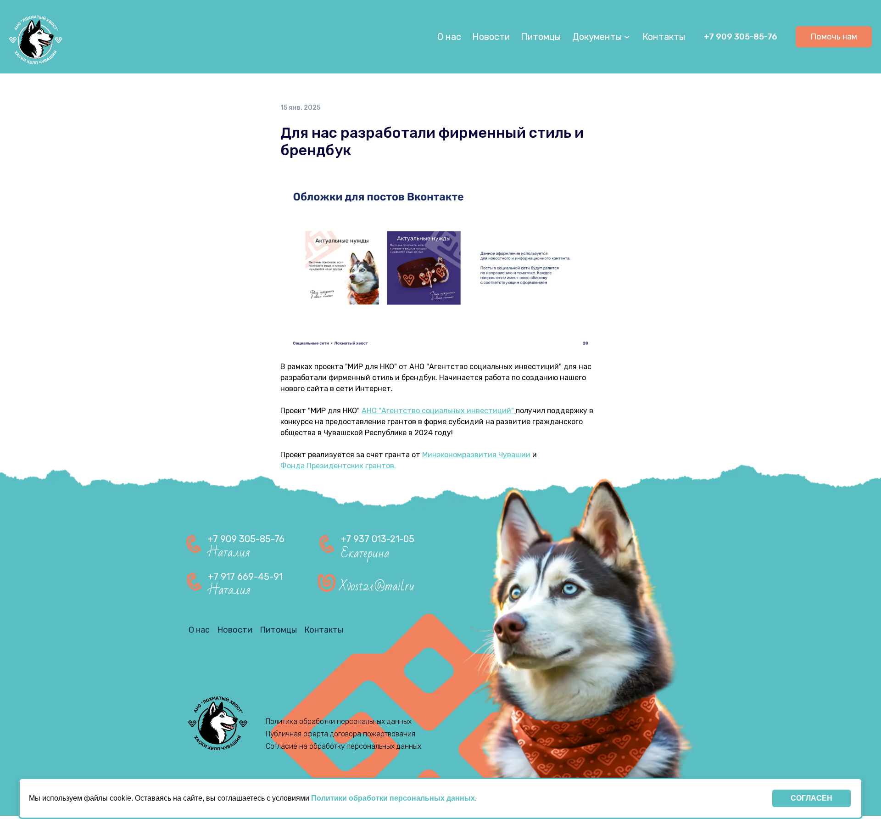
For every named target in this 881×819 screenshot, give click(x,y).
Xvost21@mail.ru (376, 586)
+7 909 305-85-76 (740, 37)
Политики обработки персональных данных (393, 798)
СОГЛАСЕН (811, 798)
